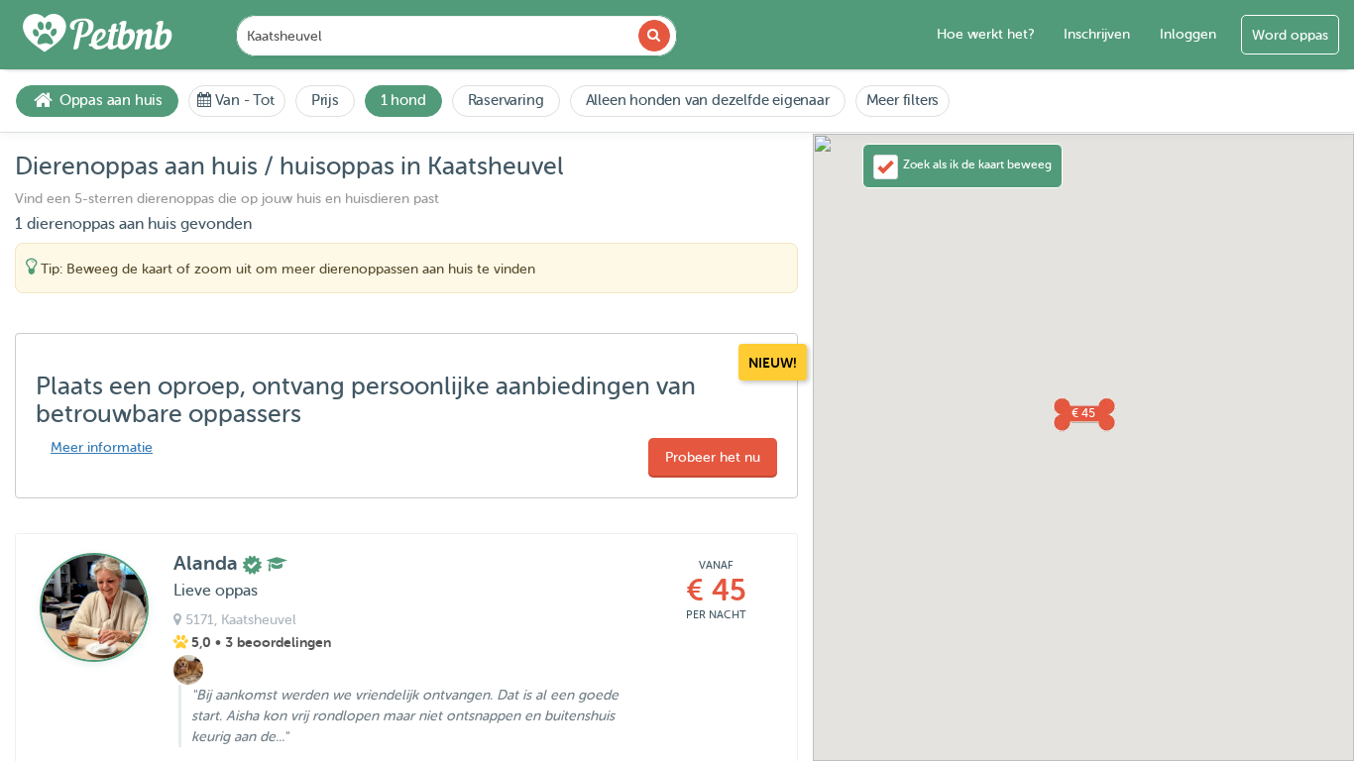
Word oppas (1290, 35)
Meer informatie (102, 447)
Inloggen (1188, 34)
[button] (1083, 413)
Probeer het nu (712, 457)
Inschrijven (1097, 34)
